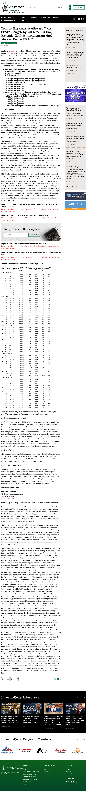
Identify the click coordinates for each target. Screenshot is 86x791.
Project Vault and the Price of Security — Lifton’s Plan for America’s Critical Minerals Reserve (75, 55)
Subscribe (78, 7)
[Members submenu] (16, 17)
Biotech (25, 769)
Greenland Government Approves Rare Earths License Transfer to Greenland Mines (74, 126)
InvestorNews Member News (73, 109)
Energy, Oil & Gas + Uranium (30, 774)
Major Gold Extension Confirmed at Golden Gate (74, 114)
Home (3, 17)
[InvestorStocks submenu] (15, 20)
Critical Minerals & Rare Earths (31, 771)
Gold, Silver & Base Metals (8, 43)
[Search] (70, 7)
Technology (26, 784)
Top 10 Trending (74, 31)
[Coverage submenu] (37, 17)
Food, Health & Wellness (29, 776)
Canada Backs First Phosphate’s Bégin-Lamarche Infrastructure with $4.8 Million (74, 68)
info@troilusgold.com (9, 499)
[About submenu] (24, 20)
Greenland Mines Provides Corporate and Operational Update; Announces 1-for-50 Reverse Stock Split (75, 139)
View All (69, 79)
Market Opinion (27, 782)
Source (13, 51)
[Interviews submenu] (50, 17)
